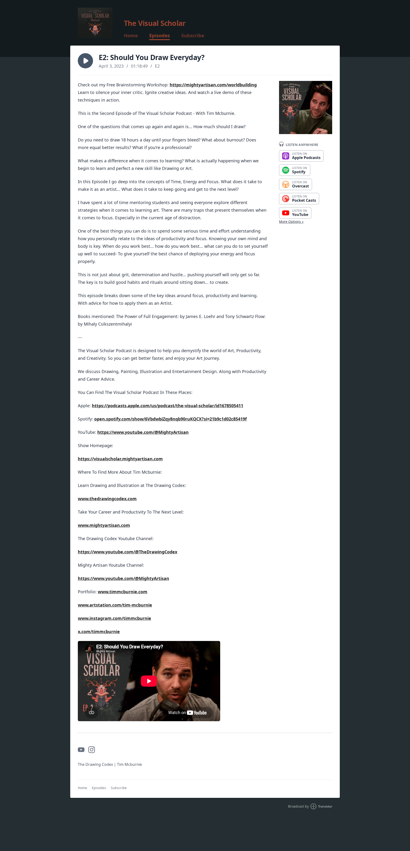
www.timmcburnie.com (122, 591)
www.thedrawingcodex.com (107, 498)
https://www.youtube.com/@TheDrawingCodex (127, 552)
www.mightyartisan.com (104, 525)
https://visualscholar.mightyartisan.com (120, 459)
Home (131, 35)
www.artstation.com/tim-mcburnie (115, 605)
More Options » (291, 221)
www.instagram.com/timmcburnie (114, 618)
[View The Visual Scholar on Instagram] (91, 749)
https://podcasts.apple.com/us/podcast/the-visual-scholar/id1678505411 (167, 405)
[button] (85, 60)
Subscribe (192, 35)
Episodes (159, 35)
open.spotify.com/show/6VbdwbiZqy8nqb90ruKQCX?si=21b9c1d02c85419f (170, 419)
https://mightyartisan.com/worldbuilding (213, 85)
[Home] (95, 23)
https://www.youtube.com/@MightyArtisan (143, 432)
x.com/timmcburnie (99, 631)
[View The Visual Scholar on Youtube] (81, 749)
